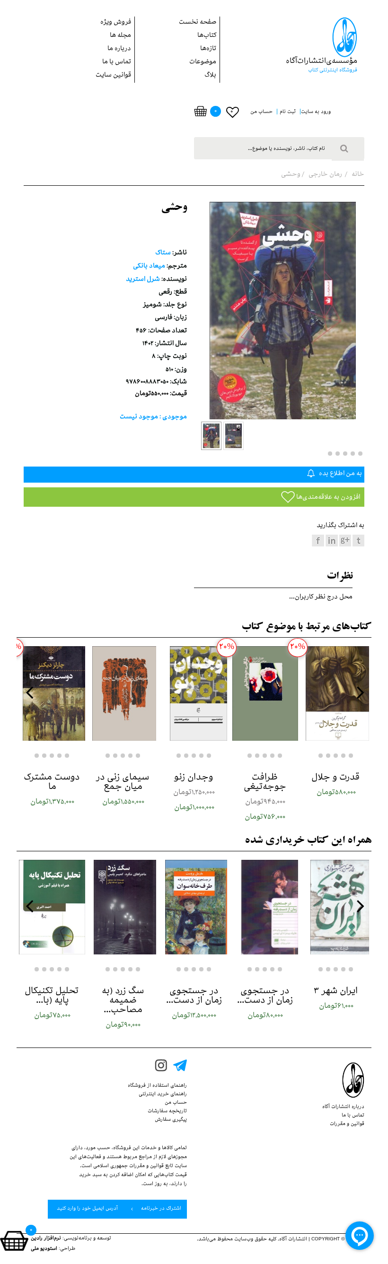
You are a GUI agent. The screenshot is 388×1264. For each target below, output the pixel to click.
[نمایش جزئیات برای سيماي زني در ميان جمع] (123, 693)
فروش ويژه (115, 23)
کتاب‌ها (206, 36)
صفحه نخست (197, 23)
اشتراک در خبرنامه (160, 1209)
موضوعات (202, 63)
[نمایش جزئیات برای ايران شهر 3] (336, 907)
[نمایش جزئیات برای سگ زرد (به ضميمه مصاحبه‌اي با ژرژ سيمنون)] (123, 907)
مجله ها (120, 36)
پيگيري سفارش (171, 1120)
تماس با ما (116, 63)
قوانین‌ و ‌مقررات (347, 1124)
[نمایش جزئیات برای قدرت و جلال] (336, 693)
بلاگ (210, 76)
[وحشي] (211, 436)
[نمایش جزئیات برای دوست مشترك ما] (52, 693)
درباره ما (119, 49)
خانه (357, 175)
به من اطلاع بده (339, 474)
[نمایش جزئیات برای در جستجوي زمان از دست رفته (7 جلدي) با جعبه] (194, 907)
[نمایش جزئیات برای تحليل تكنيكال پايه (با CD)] (52, 907)
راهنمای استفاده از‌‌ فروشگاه (157, 1086)
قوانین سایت (113, 76)
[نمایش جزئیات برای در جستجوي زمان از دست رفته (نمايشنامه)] (265, 907)
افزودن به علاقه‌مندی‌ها (327, 498)
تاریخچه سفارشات (167, 1111)
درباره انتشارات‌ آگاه (343, 1107)
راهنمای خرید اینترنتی (163, 1094)
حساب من (176, 1103)
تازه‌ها (208, 49)
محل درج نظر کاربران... (321, 598)
